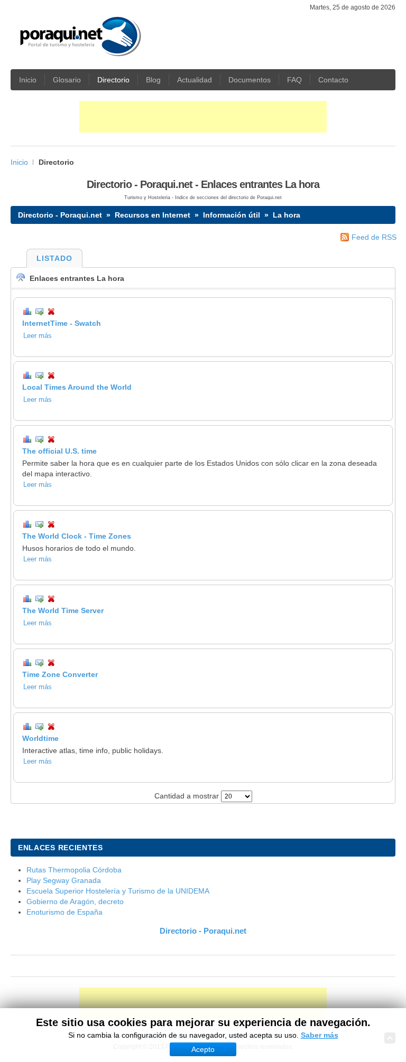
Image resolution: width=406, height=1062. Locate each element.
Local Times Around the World (77, 387)
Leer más (37, 336)
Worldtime (40, 738)
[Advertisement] (203, 117)
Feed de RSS (374, 237)
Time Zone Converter (60, 674)
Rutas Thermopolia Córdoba (74, 870)
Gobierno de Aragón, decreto (75, 901)
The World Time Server (63, 610)
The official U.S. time (59, 451)
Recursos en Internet (152, 215)
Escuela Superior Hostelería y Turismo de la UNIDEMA (117, 891)
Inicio (19, 162)
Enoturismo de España (64, 912)
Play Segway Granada (63, 880)
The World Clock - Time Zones (76, 536)
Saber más (319, 1035)
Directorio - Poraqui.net (60, 215)
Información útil (231, 215)
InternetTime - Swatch (61, 323)
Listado (54, 258)
